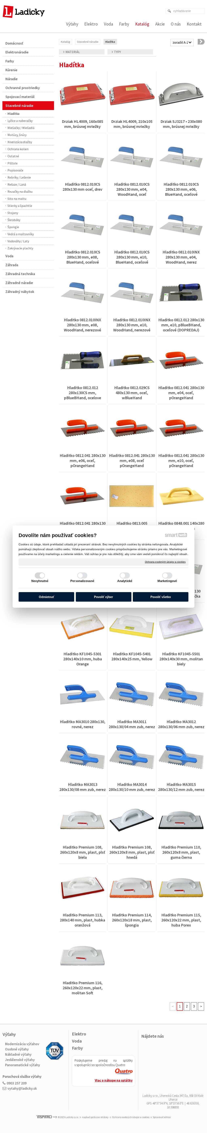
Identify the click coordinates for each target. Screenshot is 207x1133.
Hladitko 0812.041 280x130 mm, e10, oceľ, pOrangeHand (181, 460)
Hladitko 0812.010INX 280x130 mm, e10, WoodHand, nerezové (132, 324)
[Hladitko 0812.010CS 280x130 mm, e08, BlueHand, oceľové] (82, 225)
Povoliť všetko (160, 597)
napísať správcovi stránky (95, 1117)
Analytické (124, 581)
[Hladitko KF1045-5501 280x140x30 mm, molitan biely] (181, 626)
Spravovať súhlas (162, 1117)
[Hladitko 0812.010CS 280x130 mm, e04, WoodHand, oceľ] (132, 157)
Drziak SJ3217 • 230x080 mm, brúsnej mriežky (182, 124)
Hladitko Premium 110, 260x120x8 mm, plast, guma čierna (181, 852)
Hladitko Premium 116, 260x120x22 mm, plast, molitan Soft (83, 987)
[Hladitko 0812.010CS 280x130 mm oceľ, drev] (82, 157)
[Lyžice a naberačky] (201, 42)
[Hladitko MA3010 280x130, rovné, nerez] (82, 694)
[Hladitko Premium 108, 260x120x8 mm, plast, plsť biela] (82, 820)
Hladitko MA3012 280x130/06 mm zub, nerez (181, 724)
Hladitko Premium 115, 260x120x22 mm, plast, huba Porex (181, 920)
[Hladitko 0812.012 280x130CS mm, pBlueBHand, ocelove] (82, 360)
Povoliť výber (103, 597)
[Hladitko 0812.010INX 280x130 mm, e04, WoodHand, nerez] (181, 225)
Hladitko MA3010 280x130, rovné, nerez (83, 724)
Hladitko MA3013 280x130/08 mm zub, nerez (82, 787)
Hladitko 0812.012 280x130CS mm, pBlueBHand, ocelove (82, 392)
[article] (124, 1071)
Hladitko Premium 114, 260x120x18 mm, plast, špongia (132, 920)
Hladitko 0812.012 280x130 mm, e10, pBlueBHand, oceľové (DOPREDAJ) (181, 324)
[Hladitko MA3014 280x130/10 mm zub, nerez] (132, 757)
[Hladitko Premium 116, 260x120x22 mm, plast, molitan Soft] (82, 955)
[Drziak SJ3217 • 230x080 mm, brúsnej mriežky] (181, 94)
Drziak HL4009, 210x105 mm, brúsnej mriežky (132, 124)
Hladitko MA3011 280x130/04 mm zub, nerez (132, 724)
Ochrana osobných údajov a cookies (165, 561)
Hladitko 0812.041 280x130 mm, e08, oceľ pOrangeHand (132, 460)
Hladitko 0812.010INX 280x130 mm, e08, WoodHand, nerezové (83, 324)
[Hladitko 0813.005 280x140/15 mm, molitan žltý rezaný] (132, 496)
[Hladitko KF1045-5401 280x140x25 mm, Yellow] (132, 626)
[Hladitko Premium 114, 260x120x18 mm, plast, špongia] (132, 888)
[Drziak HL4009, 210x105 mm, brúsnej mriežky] (132, 94)
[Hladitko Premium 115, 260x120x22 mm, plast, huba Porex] (181, 888)
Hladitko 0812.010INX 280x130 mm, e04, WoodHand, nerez (182, 257)
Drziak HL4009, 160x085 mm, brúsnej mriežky (83, 124)
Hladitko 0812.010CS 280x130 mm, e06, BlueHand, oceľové (182, 189)
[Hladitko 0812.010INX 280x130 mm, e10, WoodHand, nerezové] (132, 292)
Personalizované (82, 581)
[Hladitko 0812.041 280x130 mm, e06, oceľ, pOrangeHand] (82, 428)
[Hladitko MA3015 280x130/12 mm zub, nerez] (181, 757)
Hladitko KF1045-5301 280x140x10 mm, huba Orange (83, 658)
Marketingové (167, 581)
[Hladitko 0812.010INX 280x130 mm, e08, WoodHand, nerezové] (82, 292)
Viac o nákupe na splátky (114, 1080)
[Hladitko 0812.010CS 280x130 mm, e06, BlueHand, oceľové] (181, 157)
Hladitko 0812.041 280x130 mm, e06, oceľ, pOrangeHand (83, 460)
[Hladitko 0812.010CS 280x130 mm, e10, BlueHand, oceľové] (132, 225)
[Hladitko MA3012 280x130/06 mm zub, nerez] (181, 694)
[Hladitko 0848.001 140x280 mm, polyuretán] (181, 496)
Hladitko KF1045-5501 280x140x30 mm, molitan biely (181, 658)
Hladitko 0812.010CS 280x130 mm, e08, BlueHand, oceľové (83, 257)
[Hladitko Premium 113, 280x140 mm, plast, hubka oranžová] (82, 888)
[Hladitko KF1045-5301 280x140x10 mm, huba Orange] (82, 626)
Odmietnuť (46, 597)
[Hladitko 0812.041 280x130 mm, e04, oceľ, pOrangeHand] (181, 360)
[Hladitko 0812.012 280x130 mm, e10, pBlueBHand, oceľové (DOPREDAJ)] (181, 292)
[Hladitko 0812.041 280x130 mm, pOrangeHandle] (82, 496)
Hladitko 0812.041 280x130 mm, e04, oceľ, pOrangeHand (181, 392)
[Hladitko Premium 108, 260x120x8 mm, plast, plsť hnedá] (132, 820)
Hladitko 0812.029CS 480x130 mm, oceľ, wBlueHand (132, 392)
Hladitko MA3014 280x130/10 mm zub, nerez (132, 787)
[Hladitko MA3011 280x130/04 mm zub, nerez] (132, 694)
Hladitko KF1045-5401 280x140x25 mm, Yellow (131, 656)
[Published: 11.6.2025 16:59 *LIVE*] (55, 1117)
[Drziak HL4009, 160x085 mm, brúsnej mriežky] (82, 94)
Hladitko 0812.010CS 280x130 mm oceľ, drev (82, 187)
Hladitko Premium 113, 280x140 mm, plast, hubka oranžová (83, 920)
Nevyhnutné (40, 581)
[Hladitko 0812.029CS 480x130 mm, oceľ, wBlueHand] (132, 360)
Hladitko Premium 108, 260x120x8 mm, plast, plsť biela (83, 852)
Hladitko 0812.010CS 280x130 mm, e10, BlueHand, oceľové (132, 257)
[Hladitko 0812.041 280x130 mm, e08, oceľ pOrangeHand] (132, 428)
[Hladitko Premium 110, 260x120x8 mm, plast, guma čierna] (181, 820)
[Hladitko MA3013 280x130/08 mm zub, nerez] (82, 757)
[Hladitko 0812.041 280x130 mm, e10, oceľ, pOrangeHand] (181, 428)
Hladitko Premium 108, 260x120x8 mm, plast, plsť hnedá (132, 852)
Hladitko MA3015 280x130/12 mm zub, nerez (181, 787)
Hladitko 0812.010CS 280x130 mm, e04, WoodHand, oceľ (132, 189)
